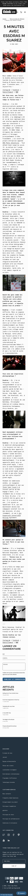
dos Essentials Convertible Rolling (12, 515)
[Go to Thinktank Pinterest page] (18, 835)
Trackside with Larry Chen (9, 706)
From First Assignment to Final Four (11, 699)
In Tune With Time (7, 713)
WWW (17, 92)
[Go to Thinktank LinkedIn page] (9, 841)
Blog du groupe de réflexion (17, 18)
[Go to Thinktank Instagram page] (9, 835)
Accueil (4, 18)
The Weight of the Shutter (8, 719)
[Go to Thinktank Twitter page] (4, 835)
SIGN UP (14, 866)
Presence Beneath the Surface (10, 726)
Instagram (6, 90)
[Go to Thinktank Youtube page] (4, 840)
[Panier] (21, 12)
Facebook (16, 90)
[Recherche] (17, 12)
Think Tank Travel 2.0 (11, 487)
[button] (6, 895)
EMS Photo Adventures (11, 143)
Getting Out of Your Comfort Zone (10, 693)
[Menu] (25, 12)
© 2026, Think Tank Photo (10, 885)
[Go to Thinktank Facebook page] (13, 835)
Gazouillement (8, 92)
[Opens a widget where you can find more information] (21, 893)
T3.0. (7, 496)
